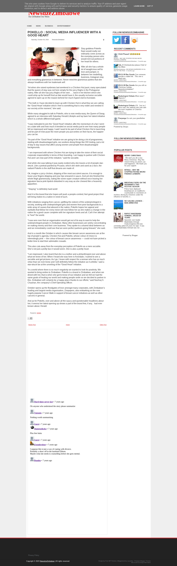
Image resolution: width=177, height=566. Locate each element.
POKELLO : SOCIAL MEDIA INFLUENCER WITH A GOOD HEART (64, 34)
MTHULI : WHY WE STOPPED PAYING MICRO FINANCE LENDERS (134, 172)
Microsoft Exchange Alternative (141, 562)
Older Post (103, 324)
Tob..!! (120, 65)
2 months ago (142, 61)
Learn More (139, 6)
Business (49, 26)
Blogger (134, 235)
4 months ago (142, 101)
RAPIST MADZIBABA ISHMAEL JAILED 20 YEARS (132, 216)
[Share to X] (28, 318)
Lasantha (130, 561)
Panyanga (122, 118)
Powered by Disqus (121, 127)
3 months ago (142, 81)
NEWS (39, 313)
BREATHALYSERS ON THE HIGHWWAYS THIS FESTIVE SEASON (135, 185)
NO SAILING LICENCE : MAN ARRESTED (133, 202)
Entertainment (63, 26)
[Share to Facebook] (31, 318)
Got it (150, 6)
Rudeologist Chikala (126, 96)
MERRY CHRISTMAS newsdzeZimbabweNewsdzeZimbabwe (125, 80)
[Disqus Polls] (67, 362)
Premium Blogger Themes (142, 561)
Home (29, 26)
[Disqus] (67, 429)
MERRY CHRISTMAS (132, 156)
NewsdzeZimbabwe (54, 12)
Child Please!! (123, 54)
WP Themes (112, 561)
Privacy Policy (33, 555)
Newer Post (32, 324)
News (38, 26)
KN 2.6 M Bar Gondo (126, 74)
